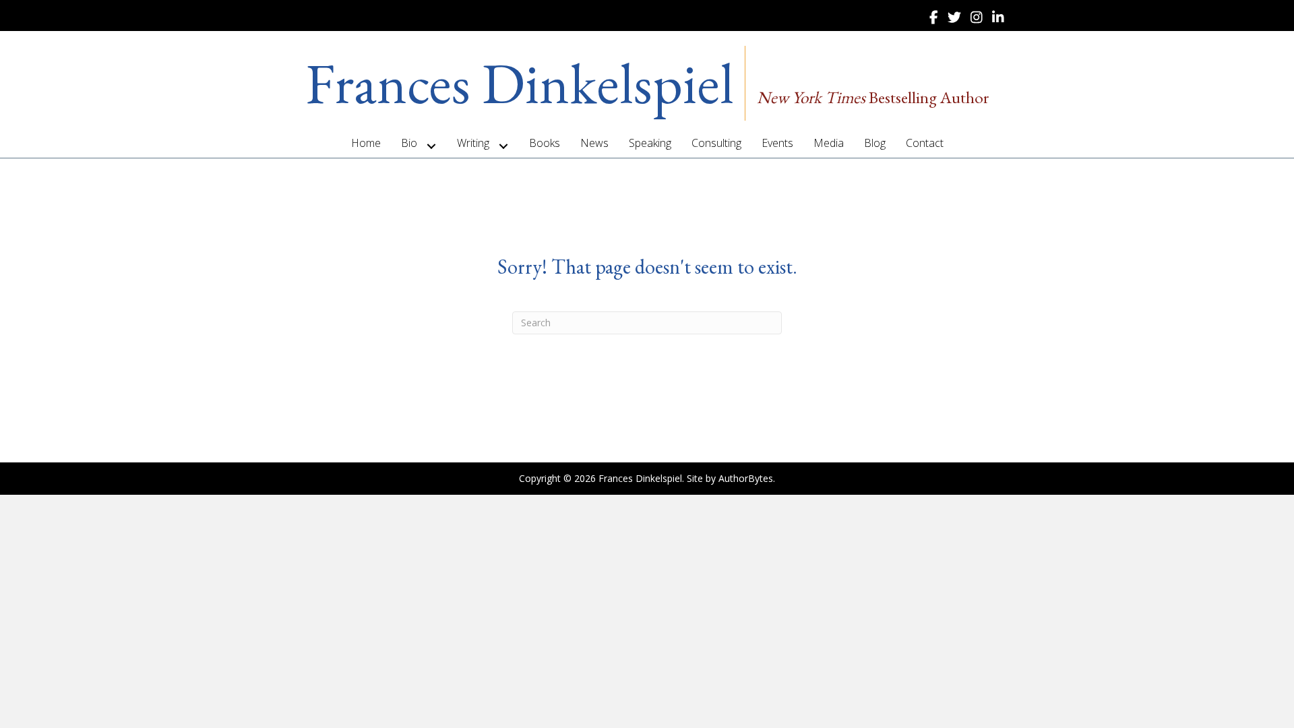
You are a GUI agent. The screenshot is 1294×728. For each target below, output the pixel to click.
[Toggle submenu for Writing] (504, 146)
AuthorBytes (745, 478)
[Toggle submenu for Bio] (431, 146)
